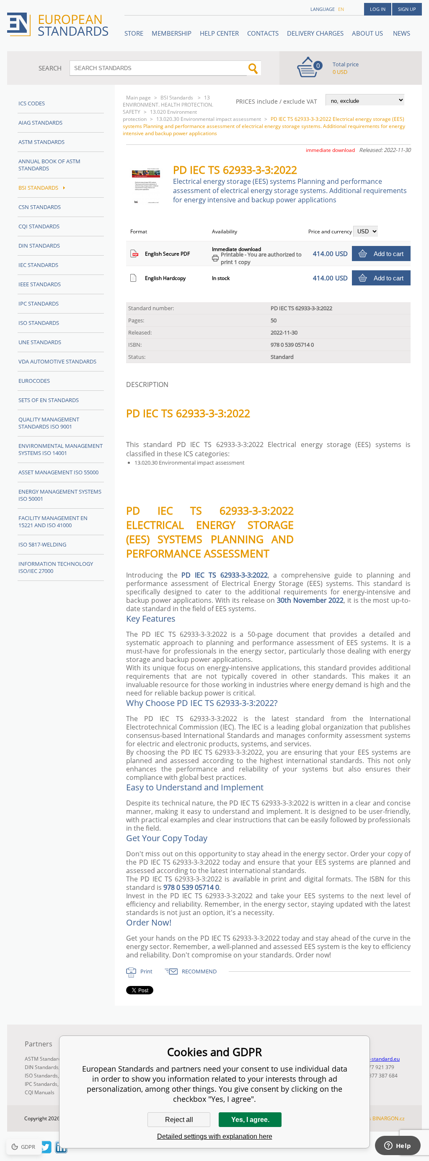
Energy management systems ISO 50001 (59, 495)
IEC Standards (38, 265)
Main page (138, 97)
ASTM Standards (41, 142)
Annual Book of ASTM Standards (49, 164)
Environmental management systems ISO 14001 (60, 449)
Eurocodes (34, 380)
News (401, 33)
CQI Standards (38, 226)
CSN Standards (39, 207)
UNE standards (39, 342)
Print (146, 971)
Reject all (179, 1119)
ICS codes (31, 103)
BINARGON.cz (388, 1118)
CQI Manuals (39, 1092)
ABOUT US (368, 33)
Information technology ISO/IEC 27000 (55, 567)
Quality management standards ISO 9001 (48, 423)
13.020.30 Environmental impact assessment (208, 119)
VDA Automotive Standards (57, 361)
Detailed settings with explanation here (214, 1136)
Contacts (263, 33)
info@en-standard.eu (375, 1058)
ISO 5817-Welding (42, 544)
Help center (219, 33)
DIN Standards (39, 245)
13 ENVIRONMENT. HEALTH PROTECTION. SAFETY (168, 104)
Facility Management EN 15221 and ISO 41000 (53, 521)
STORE (133, 33)
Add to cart (388, 253)
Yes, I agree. (250, 1119)
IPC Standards (38, 303)
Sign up (407, 9)
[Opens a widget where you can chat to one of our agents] (398, 1146)
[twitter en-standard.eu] (45, 1151)
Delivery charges (315, 33)
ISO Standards (38, 323)
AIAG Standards (40, 122)
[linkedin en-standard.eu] (61, 1151)
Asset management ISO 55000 (58, 472)
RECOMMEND (199, 971)
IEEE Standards (39, 284)
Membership (171, 33)
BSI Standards (177, 97)
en (341, 9)
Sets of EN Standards (48, 400)
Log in (377, 9)
